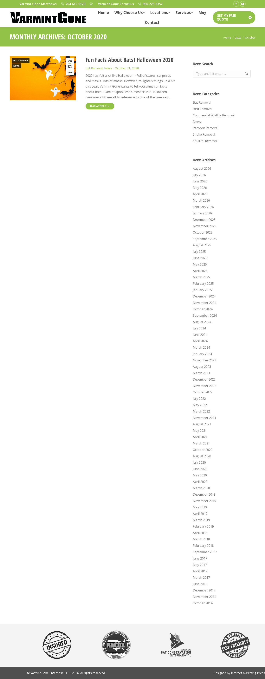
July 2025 (199, 251)
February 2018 (203, 545)
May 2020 (200, 475)
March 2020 (201, 488)
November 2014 (204, 597)
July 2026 (199, 175)
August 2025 (202, 245)
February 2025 (203, 283)
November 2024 (204, 303)
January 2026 (202, 213)
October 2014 (202, 603)
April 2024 (200, 341)
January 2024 (202, 354)
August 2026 (202, 168)
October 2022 (202, 392)
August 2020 (202, 456)
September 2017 (205, 552)
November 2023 (204, 360)
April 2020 (200, 482)
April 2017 (200, 571)
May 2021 (200, 430)
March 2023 (201, 373)
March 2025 (201, 277)
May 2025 (200, 264)
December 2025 (204, 219)
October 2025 (202, 232)
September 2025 (205, 239)
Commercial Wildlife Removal (214, 115)
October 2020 (202, 450)
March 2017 (201, 577)
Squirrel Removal (205, 141)
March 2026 (201, 200)
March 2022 (201, 411)
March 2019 (201, 520)
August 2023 (202, 366)
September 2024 (205, 315)
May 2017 (200, 565)
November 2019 (204, 501)
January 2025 (202, 290)
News (16, 65)
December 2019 (204, 494)
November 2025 (204, 226)
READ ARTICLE (97, 106)
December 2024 (204, 296)
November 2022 (204, 386)
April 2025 (200, 271)
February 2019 (203, 526)
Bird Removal (202, 109)
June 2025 (200, 258)
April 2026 (200, 194)
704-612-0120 (75, 4)
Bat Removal (20, 60)
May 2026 (200, 188)
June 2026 (200, 181)
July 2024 (199, 328)
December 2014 (204, 590)
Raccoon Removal (205, 128)
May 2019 (200, 507)
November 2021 (204, 418)
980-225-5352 (153, 4)
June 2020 (200, 469)
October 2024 (202, 309)
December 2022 (204, 379)
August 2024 (202, 322)
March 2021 (201, 443)
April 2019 (200, 513)
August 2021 (202, 424)
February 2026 (203, 207)
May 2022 (200, 405)
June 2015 (200, 584)
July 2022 (199, 398)
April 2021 (200, 437)
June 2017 (200, 558)
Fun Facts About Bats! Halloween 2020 (129, 60)
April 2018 (200, 533)
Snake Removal (204, 134)
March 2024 (201, 347)
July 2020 (199, 462)
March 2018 (201, 539)
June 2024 (200, 335)
